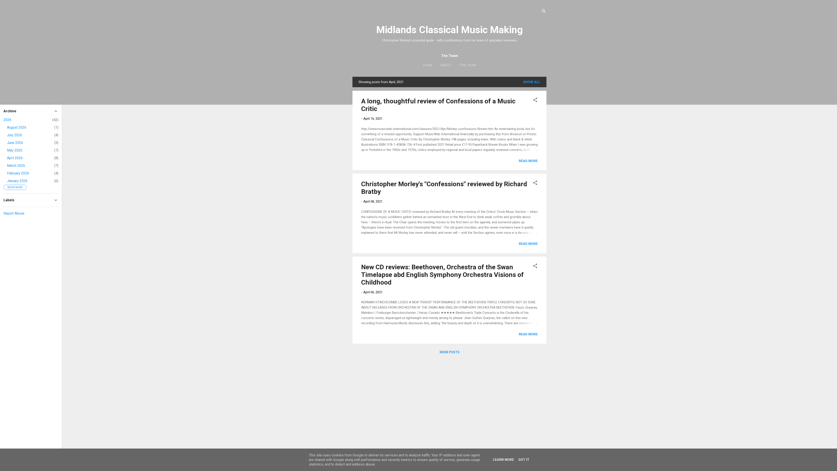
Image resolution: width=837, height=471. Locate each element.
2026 (7, 120)
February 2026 (18, 173)
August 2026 (16, 127)
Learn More (503, 460)
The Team (467, 65)
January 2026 (17, 181)
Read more (528, 161)
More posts (449, 352)
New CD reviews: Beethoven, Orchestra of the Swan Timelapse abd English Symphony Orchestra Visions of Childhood (442, 274)
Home (427, 65)
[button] (535, 100)
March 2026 (16, 166)
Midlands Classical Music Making (449, 30)
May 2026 (14, 150)
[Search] (543, 12)
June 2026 (15, 143)
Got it (523, 460)
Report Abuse (13, 213)
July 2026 (14, 135)
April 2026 (15, 158)
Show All (531, 82)
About (446, 65)
